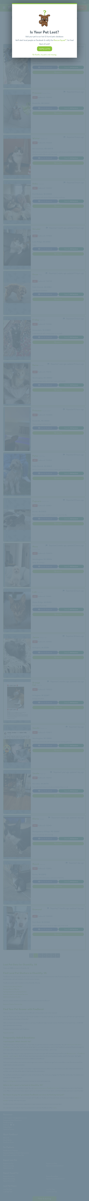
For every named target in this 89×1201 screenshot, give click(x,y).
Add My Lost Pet (44, 49)
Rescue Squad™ (60, 40)
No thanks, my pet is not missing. (44, 54)
